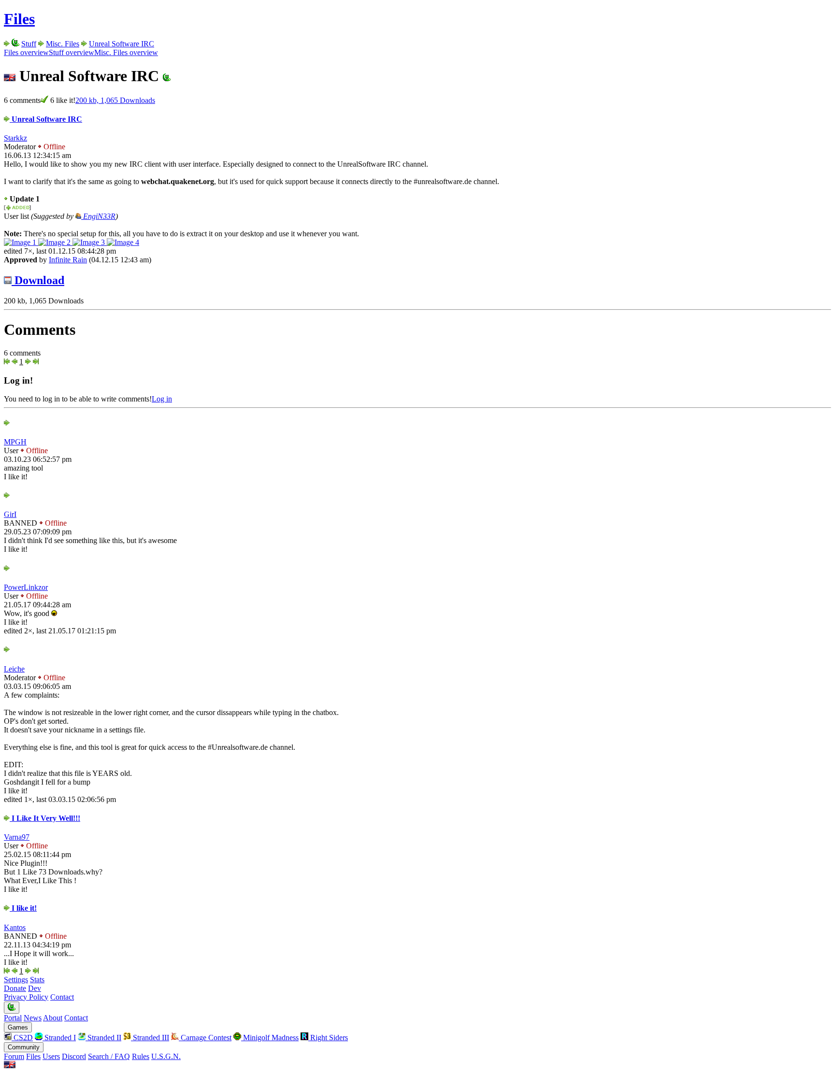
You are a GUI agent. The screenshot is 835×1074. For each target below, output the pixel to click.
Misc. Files (62, 44)
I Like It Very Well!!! (45, 818)
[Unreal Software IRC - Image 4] (123, 242)
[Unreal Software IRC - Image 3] (89, 242)
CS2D (22, 1037)
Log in (162, 399)
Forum (14, 1056)
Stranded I (59, 1037)
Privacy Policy (26, 997)
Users (51, 1056)
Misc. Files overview (126, 52)
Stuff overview (71, 52)
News (33, 1018)
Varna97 (16, 837)
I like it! (23, 908)
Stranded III (150, 1037)
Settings (16, 979)
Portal (13, 1018)
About (52, 1018)
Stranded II (103, 1037)
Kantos (15, 927)
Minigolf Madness (270, 1037)
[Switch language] (9, 1065)
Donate (15, 988)
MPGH (15, 442)
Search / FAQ (109, 1056)
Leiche (14, 669)
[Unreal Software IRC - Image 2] (55, 242)
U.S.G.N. (166, 1056)
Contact (62, 997)
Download (38, 280)
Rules (140, 1056)
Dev (34, 988)
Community (24, 1047)
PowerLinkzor (26, 587)
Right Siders (328, 1037)
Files (19, 19)
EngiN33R (98, 216)
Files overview (26, 52)
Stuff (28, 44)
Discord (74, 1056)
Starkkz (15, 138)
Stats (37, 979)
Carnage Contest (205, 1037)
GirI (10, 514)
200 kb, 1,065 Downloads (115, 100)
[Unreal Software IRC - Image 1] (21, 242)
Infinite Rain (68, 260)
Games (18, 1027)
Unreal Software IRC (121, 44)
